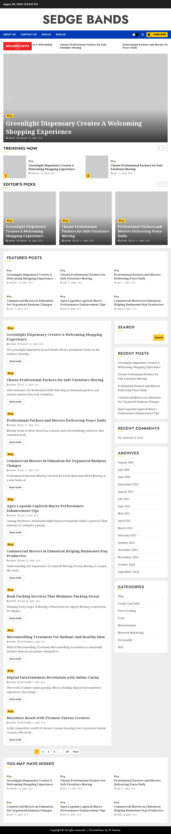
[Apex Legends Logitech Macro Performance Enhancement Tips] (57, 499)
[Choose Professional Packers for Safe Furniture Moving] (14, 167)
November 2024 (128, 557)
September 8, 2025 (30, 642)
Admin (12, 138)
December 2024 (128, 550)
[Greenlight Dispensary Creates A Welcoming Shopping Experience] (85, 98)
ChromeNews (96, 830)
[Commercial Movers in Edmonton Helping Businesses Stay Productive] (57, 544)
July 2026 (124, 470)
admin (67, 241)
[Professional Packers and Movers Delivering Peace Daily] (97, 167)
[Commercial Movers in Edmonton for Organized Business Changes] (57, 454)
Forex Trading (127, 611)
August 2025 (126, 492)
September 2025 (128, 484)
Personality (125, 640)
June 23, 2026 (124, 309)
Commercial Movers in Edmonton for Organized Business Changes (30, 302)
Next (75, 751)
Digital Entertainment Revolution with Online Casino (53, 677)
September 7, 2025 (29, 682)
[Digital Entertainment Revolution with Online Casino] (57, 670)
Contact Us (29, 34)
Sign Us (61, 34)
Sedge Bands (85, 19)
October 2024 (126, 564)
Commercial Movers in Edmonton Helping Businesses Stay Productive (139, 302)
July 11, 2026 (38, 173)
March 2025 (125, 528)
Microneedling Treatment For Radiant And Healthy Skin (56, 637)
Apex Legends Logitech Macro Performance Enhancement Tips (83, 302)
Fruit (121, 618)
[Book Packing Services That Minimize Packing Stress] (57, 590)
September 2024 (128, 572)
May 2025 (124, 513)
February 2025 (127, 535)
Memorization (127, 625)
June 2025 (124, 506)
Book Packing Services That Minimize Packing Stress (53, 596)
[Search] (143, 34)
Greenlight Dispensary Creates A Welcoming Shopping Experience (74, 127)
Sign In (46, 34)
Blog (9, 115)
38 (67, 751)
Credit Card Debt (128, 603)
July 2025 (124, 499)
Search (126, 327)
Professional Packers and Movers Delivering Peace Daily (134, 167)
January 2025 (126, 543)
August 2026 (126, 462)
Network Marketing (131, 632)
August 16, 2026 (28, 138)
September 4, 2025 (30, 723)
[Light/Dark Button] (135, 34)
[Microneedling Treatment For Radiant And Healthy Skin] (57, 630)
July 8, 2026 (69, 309)
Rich (120, 647)
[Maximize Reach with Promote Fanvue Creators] (57, 711)
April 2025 (124, 521)
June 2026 (124, 477)
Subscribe (159, 34)
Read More (15, 361)
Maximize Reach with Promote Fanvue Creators (48, 718)
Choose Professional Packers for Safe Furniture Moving (85, 231)
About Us (9, 34)
